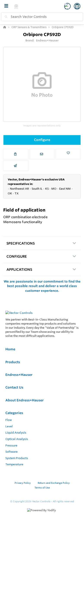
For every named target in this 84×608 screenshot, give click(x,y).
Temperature (14, 464)
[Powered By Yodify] (42, 514)
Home (10, 349)
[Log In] (67, 6)
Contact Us (14, 387)
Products (12, 362)
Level (9, 426)
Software (11, 451)
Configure (42, 140)
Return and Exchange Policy (54, 482)
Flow (8, 420)
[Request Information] (42, 154)
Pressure (11, 445)
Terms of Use (42, 487)
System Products (16, 458)
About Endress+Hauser (24, 400)
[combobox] (42, 16)
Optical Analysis (16, 439)
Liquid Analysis (15, 432)
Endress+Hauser (47, 40)
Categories (14, 413)
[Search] (5, 17)
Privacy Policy (23, 482)
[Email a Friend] (15, 165)
